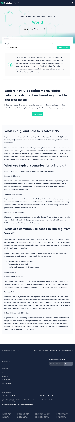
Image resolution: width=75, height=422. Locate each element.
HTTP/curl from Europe (62, 413)
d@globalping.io (67, 350)
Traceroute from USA (22, 414)
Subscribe (68, 364)
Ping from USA (6, 414)
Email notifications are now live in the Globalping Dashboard (18, 404)
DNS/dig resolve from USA (42, 414)
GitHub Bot (6, 383)
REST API (5, 369)
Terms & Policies (55, 350)
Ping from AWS (6, 417)
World (37, 22)
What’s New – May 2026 (46, 399)
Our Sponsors (43, 350)
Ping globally (5, 416)
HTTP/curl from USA (61, 414)
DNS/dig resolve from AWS (42, 417)
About (35, 350)
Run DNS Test (63, 47)
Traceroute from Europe (23, 413)
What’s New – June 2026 (46, 395)
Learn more (37, 114)
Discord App (6, 380)
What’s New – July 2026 (8, 395)
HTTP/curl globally (60, 416)
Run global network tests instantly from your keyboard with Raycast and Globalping (18, 400)
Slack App (5, 376)
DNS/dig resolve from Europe (42, 413)
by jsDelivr (17, 2)
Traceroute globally (22, 416)
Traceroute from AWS (22, 417)
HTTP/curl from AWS (61, 417)
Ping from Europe (6, 413)
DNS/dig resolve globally (41, 416)
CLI (3, 372)
